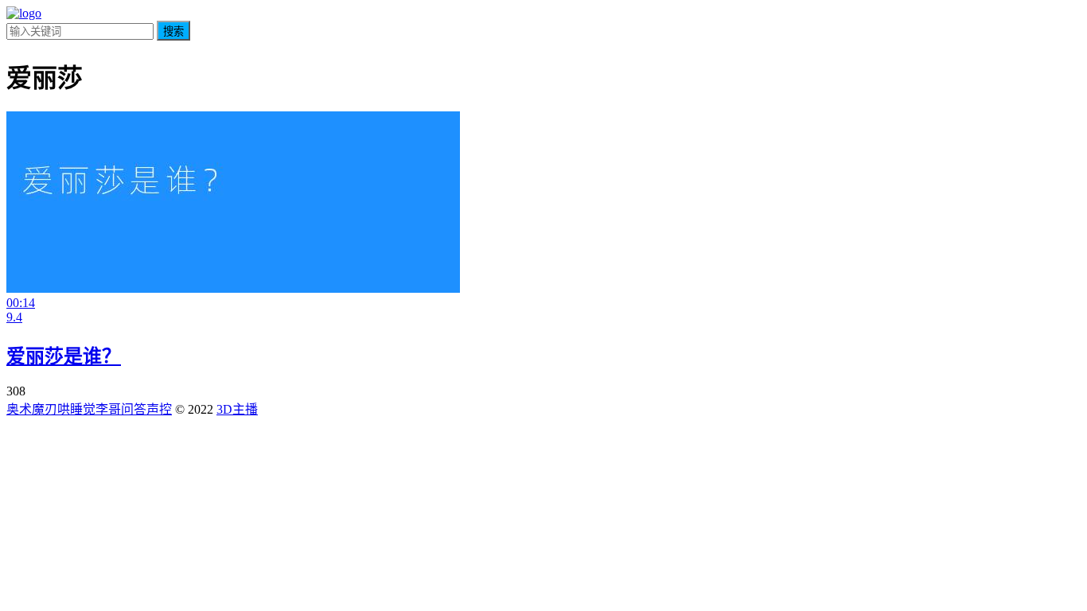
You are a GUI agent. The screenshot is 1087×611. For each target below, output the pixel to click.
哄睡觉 (76, 409)
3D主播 (237, 409)
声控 (159, 409)
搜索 (173, 31)
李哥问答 (120, 409)
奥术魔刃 (31, 409)
